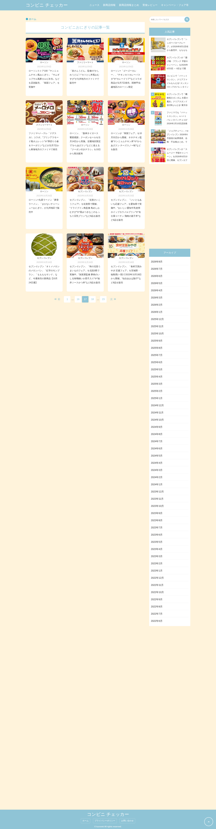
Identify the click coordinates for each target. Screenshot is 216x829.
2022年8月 (157, 606)
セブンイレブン (85, 191)
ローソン (44, 62)
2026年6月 (157, 276)
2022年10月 (157, 592)
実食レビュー (150, 5)
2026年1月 (157, 312)
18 (92, 299)
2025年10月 (157, 333)
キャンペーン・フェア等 (175, 5)
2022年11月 (157, 585)
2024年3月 (157, 470)
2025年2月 (157, 391)
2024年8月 (157, 434)
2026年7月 (157, 268)
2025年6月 (157, 362)
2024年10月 (157, 419)
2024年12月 (157, 405)
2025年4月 (157, 376)
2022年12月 (157, 577)
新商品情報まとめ (129, 5)
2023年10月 (157, 506)
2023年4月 (157, 549)
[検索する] (187, 19)
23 (103, 299)
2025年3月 (157, 383)
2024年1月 (157, 484)
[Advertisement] (170, 205)
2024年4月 (157, 463)
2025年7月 (157, 355)
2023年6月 (157, 534)
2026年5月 (157, 283)
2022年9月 (157, 599)
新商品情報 (109, 5)
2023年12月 (157, 491)
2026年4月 (157, 290)
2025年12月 (157, 319)
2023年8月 (157, 520)
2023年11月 (157, 498)
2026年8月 (157, 261)
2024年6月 (157, 448)
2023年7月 (157, 527)
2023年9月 (157, 513)
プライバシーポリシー (105, 821)
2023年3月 (157, 556)
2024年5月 (157, 455)
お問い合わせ (127, 821)
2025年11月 (157, 326)
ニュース (94, 5)
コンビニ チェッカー (47, 5)
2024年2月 (157, 477)
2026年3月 (157, 297)
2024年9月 (157, 427)
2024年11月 (157, 412)
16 (78, 299)
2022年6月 (157, 621)
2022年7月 (157, 613)
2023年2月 (157, 563)
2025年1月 (157, 398)
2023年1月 (157, 570)
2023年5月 (157, 542)
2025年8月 (157, 348)
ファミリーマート (85, 62)
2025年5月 (157, 369)
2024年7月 (157, 441)
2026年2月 (157, 304)
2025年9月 (157, 340)
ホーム (32, 19)
